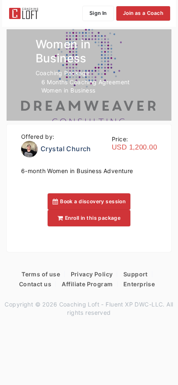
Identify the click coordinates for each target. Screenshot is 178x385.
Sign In (98, 13)
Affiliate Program (87, 284)
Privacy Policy (92, 274)
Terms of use (41, 274)
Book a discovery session (92, 201)
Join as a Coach (143, 13)
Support (135, 274)
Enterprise (139, 284)
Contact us (35, 284)
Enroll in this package (92, 218)
